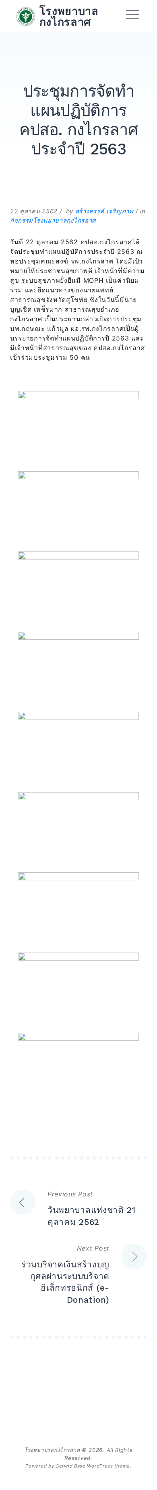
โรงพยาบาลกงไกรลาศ (69, 16)
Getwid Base (71, 1466)
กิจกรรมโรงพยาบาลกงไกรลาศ (53, 220)
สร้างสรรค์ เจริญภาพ (104, 211)
